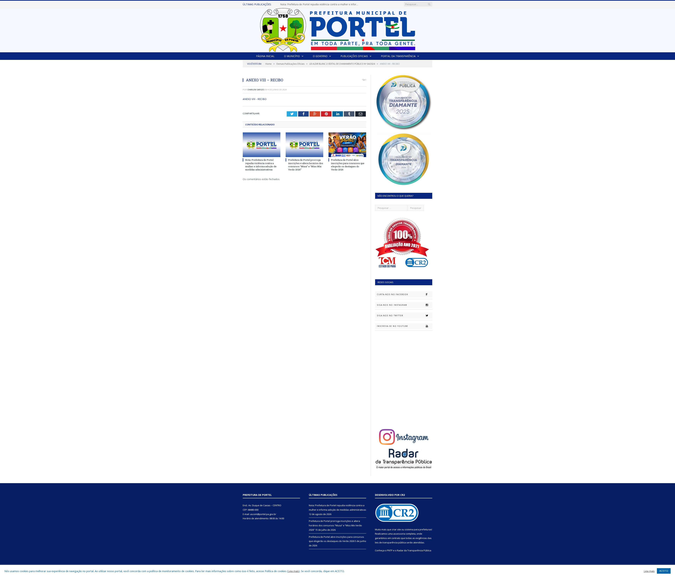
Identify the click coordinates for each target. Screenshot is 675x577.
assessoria (399, 533)
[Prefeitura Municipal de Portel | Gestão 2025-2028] (337, 29)
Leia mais (293, 571)
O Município (292, 56)
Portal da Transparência (398, 56)
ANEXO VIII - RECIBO (254, 99)
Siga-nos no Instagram (392, 305)
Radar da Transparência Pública (414, 550)
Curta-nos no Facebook (392, 294)
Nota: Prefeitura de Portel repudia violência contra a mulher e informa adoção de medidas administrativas (261, 164)
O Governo (320, 56)
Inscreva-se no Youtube (392, 326)
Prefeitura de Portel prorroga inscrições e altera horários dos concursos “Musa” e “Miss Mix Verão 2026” (320, 4)
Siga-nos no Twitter (390, 315)
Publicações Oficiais (354, 56)
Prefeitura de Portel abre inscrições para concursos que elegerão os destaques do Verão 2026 (347, 164)
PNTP (390, 550)
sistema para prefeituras (418, 529)
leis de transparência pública (390, 542)
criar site (396, 529)
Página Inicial (265, 56)
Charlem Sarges (255, 89)
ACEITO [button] (663, 570)
